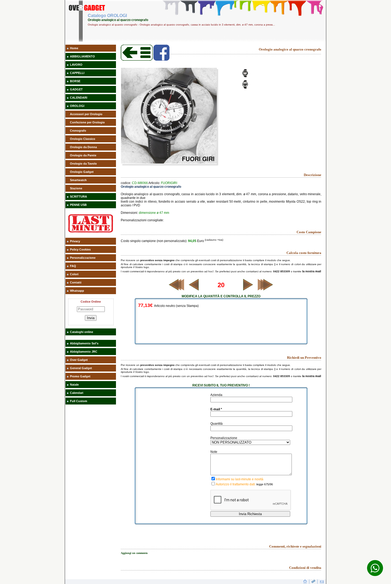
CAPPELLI (77, 72)
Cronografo (78, 130)
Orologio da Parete (83, 155)
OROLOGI (77, 105)
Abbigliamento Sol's (84, 343)
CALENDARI (78, 97)
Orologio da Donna (83, 147)
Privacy (75, 241)
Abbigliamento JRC (83, 351)
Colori (74, 274)
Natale (74, 384)
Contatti (75, 282)
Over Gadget (79, 359)
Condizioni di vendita (305, 568)
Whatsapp (77, 290)
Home (74, 48)
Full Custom (78, 401)
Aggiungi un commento (134, 553)
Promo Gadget (80, 376)
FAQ (73, 266)
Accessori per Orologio (86, 114)
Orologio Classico (82, 138)
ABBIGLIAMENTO (82, 56)
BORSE (75, 81)
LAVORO (76, 64)
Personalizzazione (82, 257)
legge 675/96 (264, 484)
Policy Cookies (80, 249)
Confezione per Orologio (87, 122)
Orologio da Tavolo (83, 163)
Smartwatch (78, 180)
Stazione (76, 188)
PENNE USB (78, 204)
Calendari (76, 392)
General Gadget (81, 368)
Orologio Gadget (82, 171)
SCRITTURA (78, 196)
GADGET (76, 89)
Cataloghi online (81, 331)
